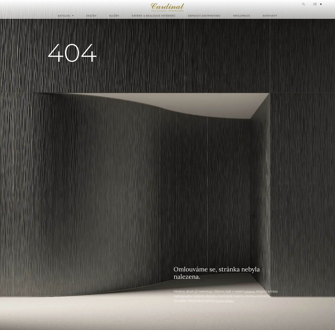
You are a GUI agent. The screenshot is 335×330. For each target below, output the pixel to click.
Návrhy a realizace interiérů (154, 16)
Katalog (64, 16)
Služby (114, 16)
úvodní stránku (224, 301)
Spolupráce (241, 16)
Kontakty (270, 16)
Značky (91, 16)
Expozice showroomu (204, 16)
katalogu (249, 291)
